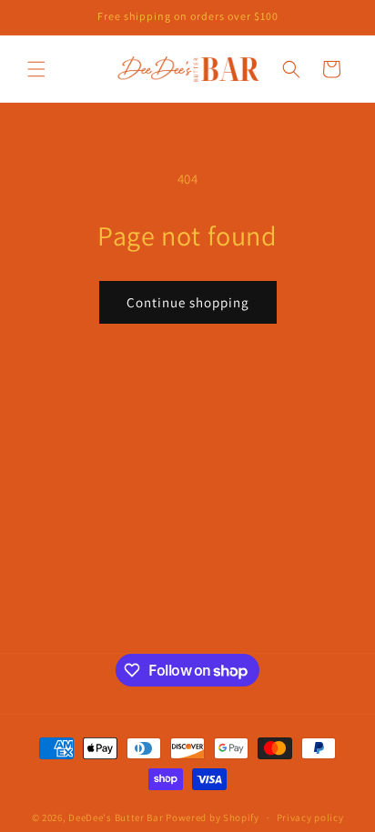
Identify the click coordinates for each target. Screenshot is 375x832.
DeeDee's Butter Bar (115, 817)
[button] (36, 69)
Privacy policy (310, 817)
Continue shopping (188, 302)
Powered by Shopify (212, 817)
